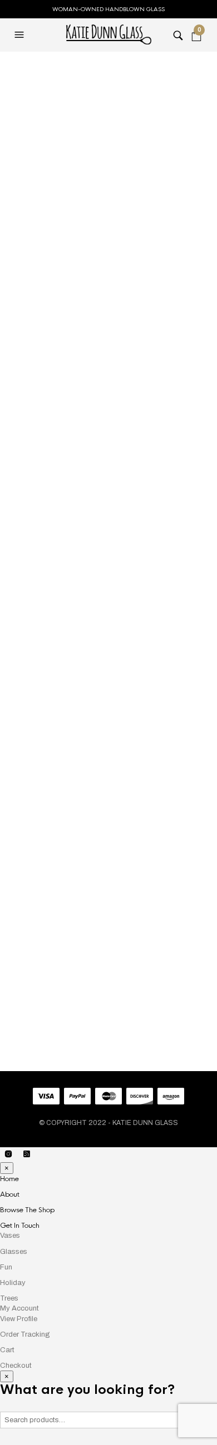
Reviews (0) (108, 656)
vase (133, 516)
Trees (9, 1298)
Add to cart (96, 465)
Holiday (13, 1283)
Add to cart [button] (196, 968)
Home (22, 67)
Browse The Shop (27, 1210)
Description (108, 633)
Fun (6, 1267)
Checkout (16, 1365)
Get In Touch (20, 1225)
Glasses (13, 1252)
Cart (7, 1350)
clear (45, 516)
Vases (58, 67)
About (9, 1194)
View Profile (18, 1319)
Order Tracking (25, 1334)
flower (75, 516)
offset (107, 516)
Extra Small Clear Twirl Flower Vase (73, 1001)
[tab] (108, 634)
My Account (19, 1308)
